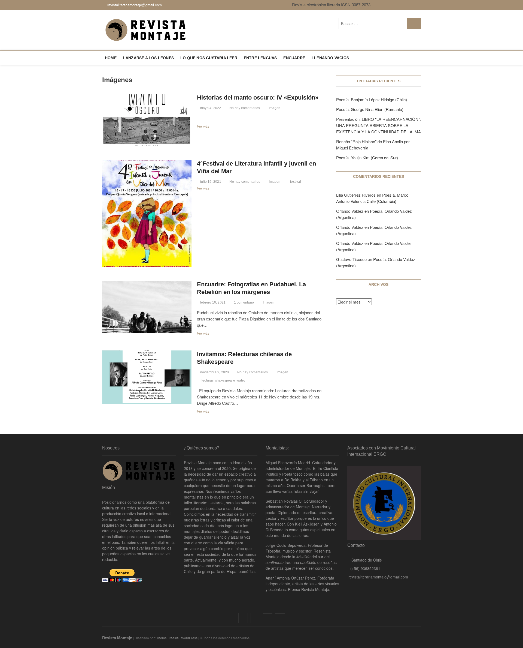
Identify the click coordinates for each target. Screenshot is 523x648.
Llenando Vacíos (330, 58)
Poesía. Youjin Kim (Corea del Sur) (367, 157)
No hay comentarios (244, 108)
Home (111, 58)
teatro (240, 380)
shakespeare (225, 380)
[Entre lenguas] (267, 613)
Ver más (204, 127)
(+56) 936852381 (365, 568)
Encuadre (294, 58)
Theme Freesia (167, 637)
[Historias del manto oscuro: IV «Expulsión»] (146, 120)
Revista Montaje (117, 637)
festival (295, 182)
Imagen (274, 108)
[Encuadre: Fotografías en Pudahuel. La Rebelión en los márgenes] (146, 307)
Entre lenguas (260, 58)
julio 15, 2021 (210, 182)
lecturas (208, 380)
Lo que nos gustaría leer (208, 58)
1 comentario (243, 302)
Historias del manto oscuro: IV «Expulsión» (257, 97)
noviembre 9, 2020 (214, 372)
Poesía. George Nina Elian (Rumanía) (369, 109)
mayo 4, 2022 (210, 108)
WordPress (189, 637)
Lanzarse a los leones (148, 58)
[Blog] (280, 613)
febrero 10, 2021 (212, 302)
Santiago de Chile (366, 560)
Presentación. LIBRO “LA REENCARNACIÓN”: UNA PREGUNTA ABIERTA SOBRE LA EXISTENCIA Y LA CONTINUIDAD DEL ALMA (378, 125)
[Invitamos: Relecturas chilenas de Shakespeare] (146, 377)
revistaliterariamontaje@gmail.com (134, 4)
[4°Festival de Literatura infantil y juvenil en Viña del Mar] (146, 213)
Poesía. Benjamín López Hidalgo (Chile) (371, 99)
